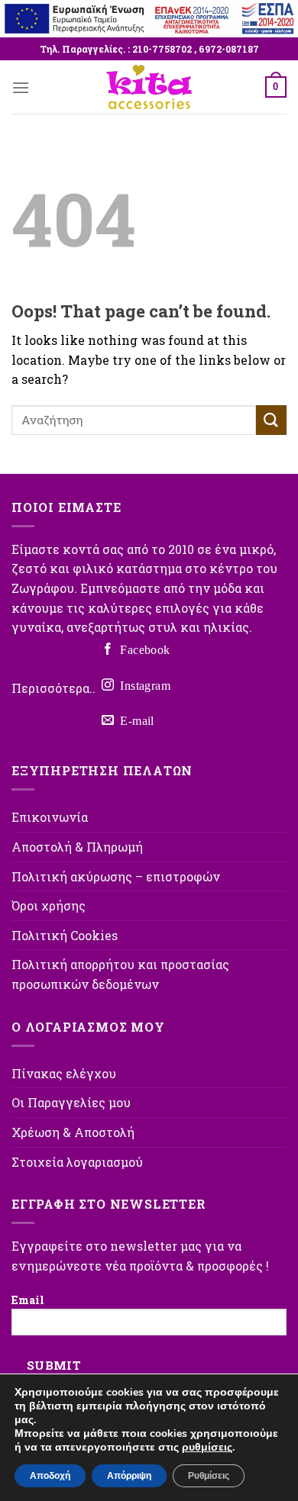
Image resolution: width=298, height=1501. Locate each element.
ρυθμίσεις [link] (207, 1447)
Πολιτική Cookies (64, 935)
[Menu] (20, 87)
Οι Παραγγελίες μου (71, 1102)
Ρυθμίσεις (208, 1476)
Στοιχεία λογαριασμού (77, 1162)
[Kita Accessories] (149, 87)
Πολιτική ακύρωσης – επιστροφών (115, 876)
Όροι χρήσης (48, 905)
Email (27, 1300)
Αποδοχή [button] (50, 1476)
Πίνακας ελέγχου (63, 1073)
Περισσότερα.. (53, 688)
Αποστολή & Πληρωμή (77, 847)
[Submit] (271, 420)
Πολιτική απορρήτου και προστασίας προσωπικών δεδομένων (120, 974)
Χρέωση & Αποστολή (72, 1132)
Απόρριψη (129, 1476)
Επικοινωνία (49, 817)
